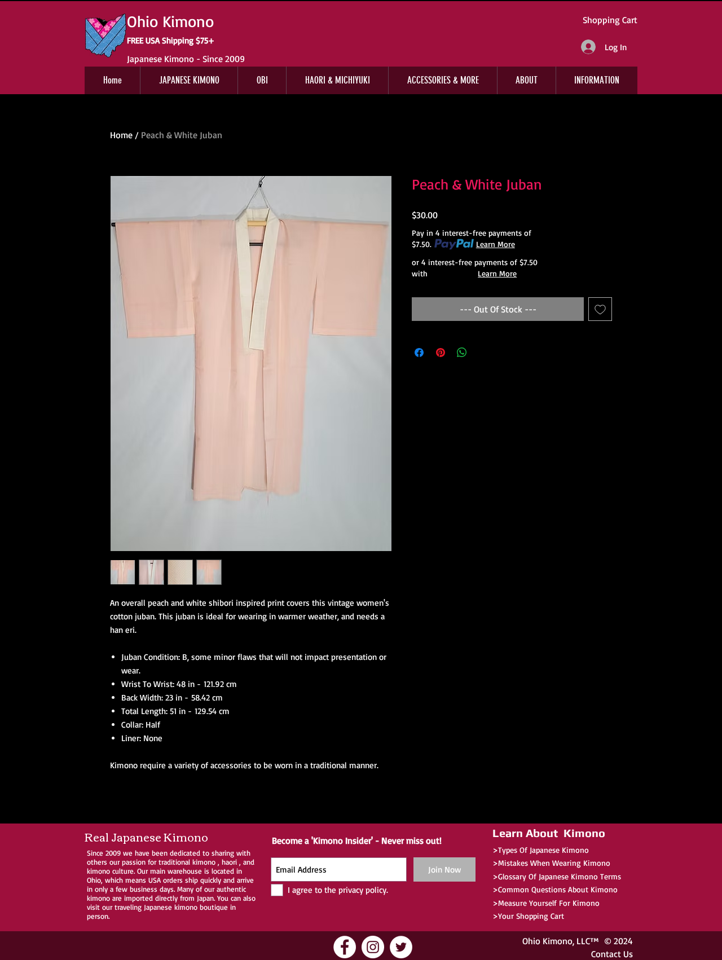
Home (121, 134)
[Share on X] (483, 352)
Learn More (495, 244)
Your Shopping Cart (531, 916)
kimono (203, 861)
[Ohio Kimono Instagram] (373, 947)
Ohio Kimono (547, 940)
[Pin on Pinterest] (440, 352)
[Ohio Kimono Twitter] (401, 947)
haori (229, 861)
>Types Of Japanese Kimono (540, 850)
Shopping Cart (610, 19)
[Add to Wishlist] (600, 309)
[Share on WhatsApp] (462, 352)
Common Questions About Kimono (558, 889)
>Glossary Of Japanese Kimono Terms (556, 876)
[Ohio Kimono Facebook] (344, 947)
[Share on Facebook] (419, 352)
